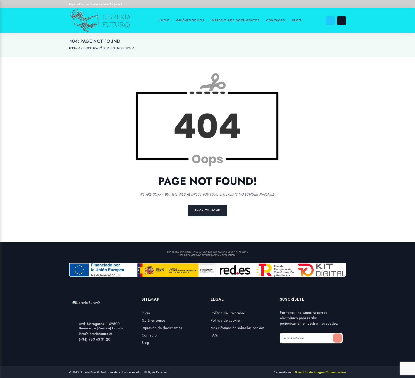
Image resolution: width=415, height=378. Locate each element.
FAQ (214, 335)
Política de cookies (226, 320)
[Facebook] (229, 5)
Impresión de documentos (162, 328)
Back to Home (207, 210)
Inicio (146, 313)
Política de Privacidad (228, 313)
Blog (145, 342)
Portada (74, 48)
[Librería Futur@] (86, 302)
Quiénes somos (153, 320)
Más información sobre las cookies (237, 328)
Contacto (149, 335)
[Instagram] (238, 5)
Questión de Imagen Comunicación (320, 372)
